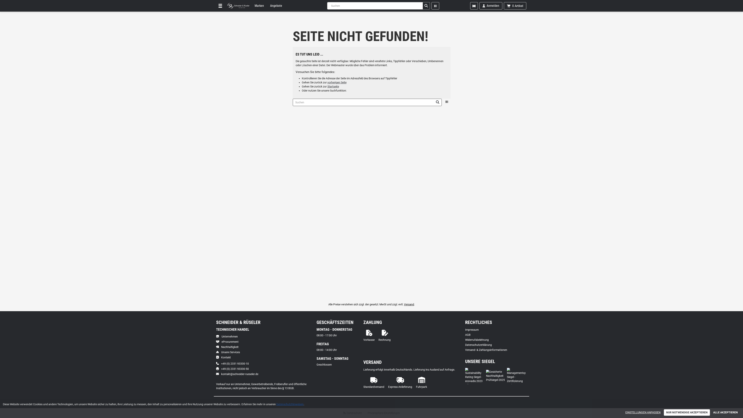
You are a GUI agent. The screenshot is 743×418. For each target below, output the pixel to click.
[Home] (238, 6)
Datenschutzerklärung (478, 344)
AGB (468, 334)
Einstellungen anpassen (643, 412)
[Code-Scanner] (435, 5)
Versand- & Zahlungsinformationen (486, 349)
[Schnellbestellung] (474, 5)
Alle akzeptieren (725, 412)
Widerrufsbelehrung (477, 339)
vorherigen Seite (337, 82)
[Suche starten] (426, 5)
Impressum (472, 329)
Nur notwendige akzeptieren (687, 412)
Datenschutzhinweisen (290, 404)
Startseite (333, 86)
